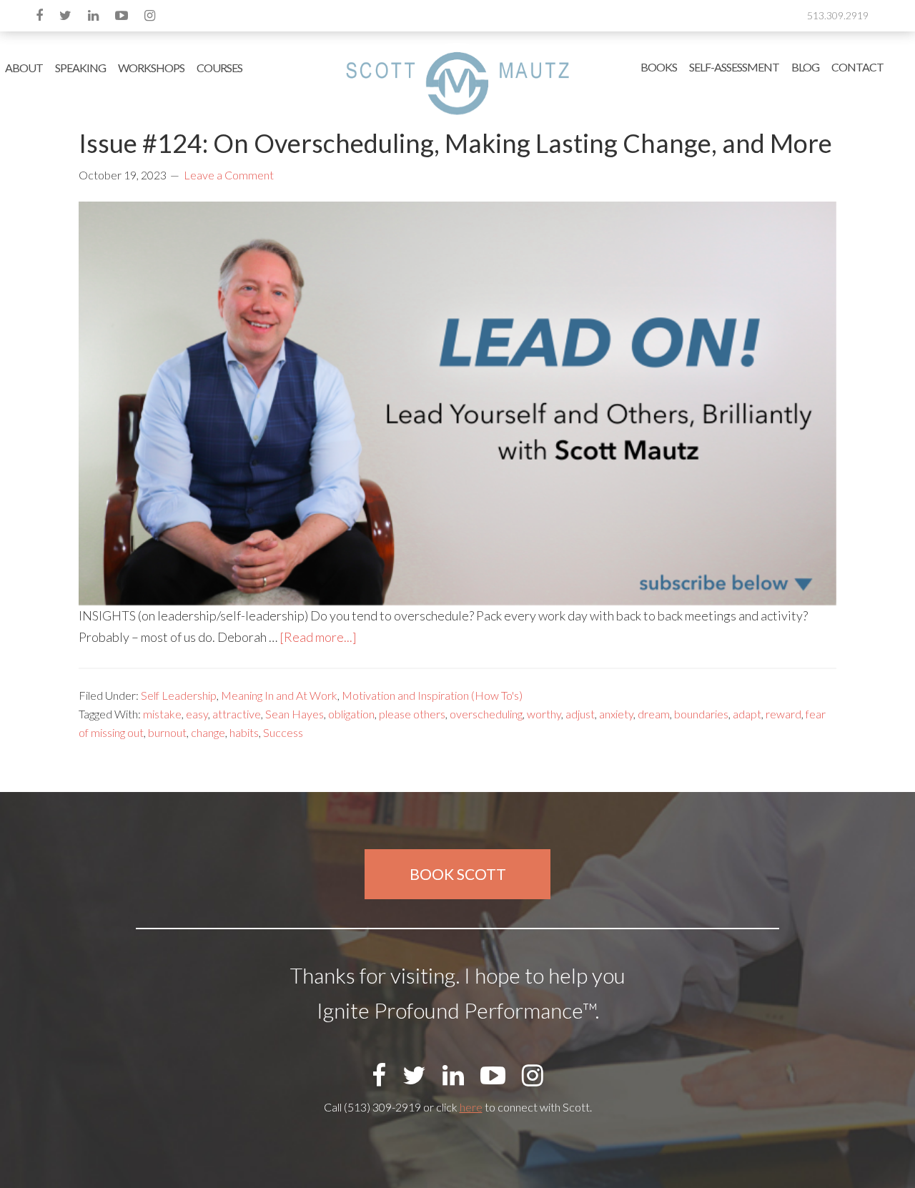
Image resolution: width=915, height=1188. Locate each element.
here (471, 1107)
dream (654, 714)
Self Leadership (179, 695)
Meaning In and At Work (279, 695)
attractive (236, 714)
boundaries (701, 714)
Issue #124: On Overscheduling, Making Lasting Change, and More (455, 143)
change (208, 732)
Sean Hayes (294, 714)
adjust (580, 714)
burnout (167, 732)
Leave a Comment (229, 175)
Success (283, 732)
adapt (747, 714)
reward (783, 714)
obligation (351, 714)
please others (412, 714)
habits (244, 732)
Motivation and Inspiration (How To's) (432, 695)
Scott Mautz (457, 82)
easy (197, 714)
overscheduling (486, 714)
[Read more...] (318, 637)
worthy (544, 714)
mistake (162, 714)
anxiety (616, 714)
